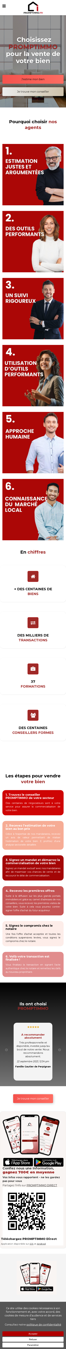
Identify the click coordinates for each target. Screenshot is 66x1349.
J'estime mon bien (33, 79)
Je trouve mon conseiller (33, 91)
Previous (6, 1050)
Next (59, 1050)
